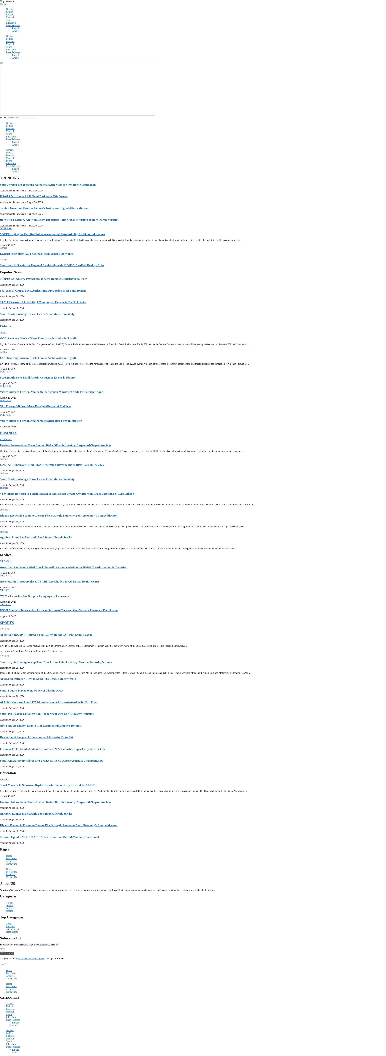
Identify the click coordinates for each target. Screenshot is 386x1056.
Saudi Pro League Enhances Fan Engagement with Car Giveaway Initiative (47, 713)
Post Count (11, 858)
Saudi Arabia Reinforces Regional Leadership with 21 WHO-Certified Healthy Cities (52, 265)
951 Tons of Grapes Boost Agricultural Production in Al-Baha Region (43, 290)
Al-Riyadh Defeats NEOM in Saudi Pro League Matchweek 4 (38, 678)
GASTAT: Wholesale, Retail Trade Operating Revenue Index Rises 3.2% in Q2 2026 (52, 464)
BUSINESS (8, 433)
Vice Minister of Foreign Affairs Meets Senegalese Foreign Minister (41, 420)
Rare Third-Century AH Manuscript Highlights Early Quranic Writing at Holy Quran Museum (59, 219)
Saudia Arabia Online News (30, 958)
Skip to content (7, 1)
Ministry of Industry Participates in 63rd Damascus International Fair (43, 278)
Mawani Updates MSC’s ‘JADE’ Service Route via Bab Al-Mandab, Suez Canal (49, 837)
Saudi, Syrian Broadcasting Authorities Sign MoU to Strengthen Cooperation (48, 184)
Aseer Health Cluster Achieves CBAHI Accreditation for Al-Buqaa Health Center (49, 581)
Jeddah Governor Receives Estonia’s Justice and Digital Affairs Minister (44, 208)
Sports (9, 20)
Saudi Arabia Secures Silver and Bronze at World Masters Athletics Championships (51, 760)
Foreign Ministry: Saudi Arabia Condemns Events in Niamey (38, 377)
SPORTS (7, 623)
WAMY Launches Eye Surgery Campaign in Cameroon (34, 596)
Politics (9, 12)
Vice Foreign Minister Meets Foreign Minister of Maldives (35, 406)
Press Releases (13, 25)
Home (9, 855)
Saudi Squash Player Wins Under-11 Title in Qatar (31, 690)
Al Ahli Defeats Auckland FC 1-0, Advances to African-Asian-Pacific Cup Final (48, 702)
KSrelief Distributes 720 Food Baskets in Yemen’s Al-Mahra (36, 253)
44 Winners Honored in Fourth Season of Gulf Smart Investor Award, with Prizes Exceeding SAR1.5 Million (67, 493)
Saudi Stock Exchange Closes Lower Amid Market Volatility (37, 314)
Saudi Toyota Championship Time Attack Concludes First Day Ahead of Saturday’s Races (56, 662)
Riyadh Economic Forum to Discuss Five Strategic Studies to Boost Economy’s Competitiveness (58, 515)
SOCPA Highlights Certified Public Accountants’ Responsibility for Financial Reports (52, 234)
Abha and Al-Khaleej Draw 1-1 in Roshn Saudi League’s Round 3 (41, 725)
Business (10, 14)
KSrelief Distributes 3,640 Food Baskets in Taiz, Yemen (34, 196)
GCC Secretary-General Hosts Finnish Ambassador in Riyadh (38, 338)
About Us (10, 861)
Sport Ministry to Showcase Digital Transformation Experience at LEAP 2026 (48, 785)
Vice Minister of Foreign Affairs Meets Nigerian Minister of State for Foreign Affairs (51, 391)
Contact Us (11, 864)
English (15, 28)
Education (11, 22)
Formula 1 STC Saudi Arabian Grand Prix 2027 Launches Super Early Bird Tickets (52, 749)
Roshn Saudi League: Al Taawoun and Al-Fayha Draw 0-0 (36, 737)
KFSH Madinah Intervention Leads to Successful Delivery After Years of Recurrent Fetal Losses (59, 610)
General (10, 9)
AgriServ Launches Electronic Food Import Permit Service (36, 537)
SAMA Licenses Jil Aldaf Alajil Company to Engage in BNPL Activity (43, 302)
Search (3, 117)
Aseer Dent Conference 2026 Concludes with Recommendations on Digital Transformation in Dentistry (63, 567)
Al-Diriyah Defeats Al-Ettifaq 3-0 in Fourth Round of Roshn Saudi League (46, 634)
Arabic (15, 31)
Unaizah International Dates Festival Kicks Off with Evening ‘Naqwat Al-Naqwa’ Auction (55, 445)
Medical (10, 17)
